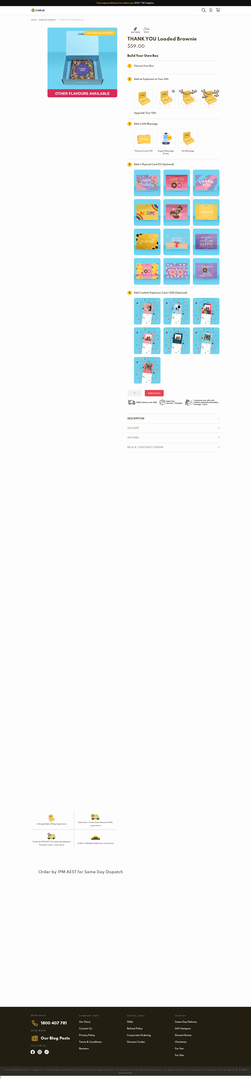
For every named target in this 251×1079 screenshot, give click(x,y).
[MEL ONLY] (51, 880)
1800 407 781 (54, 1023)
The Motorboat (110, 936)
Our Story (84, 1022)
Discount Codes (136, 1042)
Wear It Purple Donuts (52, 936)
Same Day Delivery (186, 1022)
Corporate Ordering (139, 1035)
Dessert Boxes (183, 1035)
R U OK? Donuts (172, 886)
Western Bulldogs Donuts (135, 886)
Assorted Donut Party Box (156, 911)
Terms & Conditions (90, 1042)
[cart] (217, 10)
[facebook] (32, 1053)
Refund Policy (134, 1028)
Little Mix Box (97, 911)
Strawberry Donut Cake (53, 961)
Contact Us (85, 1028)
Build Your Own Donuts (82, 936)
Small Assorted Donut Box (54, 911)
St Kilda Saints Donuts (52, 886)
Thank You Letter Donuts (174, 961)
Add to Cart (154, 393)
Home (33, 20)
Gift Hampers (183, 1028)
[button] (168, 890)
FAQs (130, 1022)
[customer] (211, 10)
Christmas (181, 1042)
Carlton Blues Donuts (89, 886)
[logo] (38, 10)
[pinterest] (46, 1053)
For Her (179, 1048)
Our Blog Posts (55, 1038)
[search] (204, 10)
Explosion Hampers (47, 20)
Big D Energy (97, 961)
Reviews (84, 1048)
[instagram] (39, 1053)
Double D (51, 986)
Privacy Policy (87, 1035)
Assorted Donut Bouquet (142, 961)
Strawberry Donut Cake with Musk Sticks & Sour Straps (156, 936)
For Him (179, 1055)
